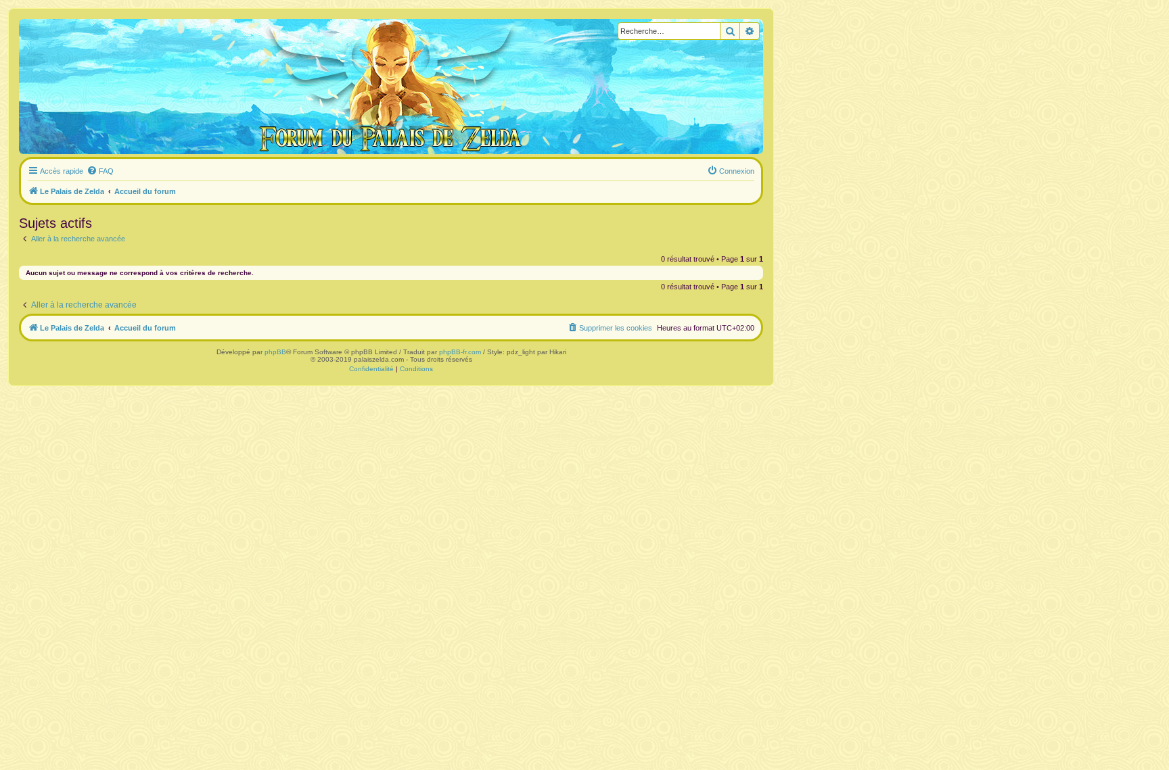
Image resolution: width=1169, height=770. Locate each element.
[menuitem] (100, 171)
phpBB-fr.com (460, 352)
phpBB (275, 352)
